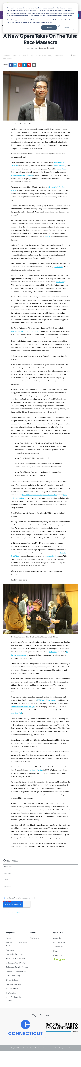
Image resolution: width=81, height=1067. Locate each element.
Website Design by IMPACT (62, 1048)
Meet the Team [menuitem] (59, 942)
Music (24, 55)
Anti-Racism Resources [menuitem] (14, 954)
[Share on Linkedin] (24, 65)
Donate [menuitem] (56, 951)
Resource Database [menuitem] (13, 984)
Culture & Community (11, 55)
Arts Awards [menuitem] (34, 938)
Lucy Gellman (32, 48)
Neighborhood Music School (59, 55)
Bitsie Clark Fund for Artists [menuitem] (16, 958)
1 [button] (37, 1038)
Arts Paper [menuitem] (10, 950)
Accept (49, 27)
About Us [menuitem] (57, 938)
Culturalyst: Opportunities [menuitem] (16, 971)
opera (31, 55)
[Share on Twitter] (15, 65)
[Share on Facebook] (11, 65)
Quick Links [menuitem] (58, 933)
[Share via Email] (34, 65)
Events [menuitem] (33, 933)
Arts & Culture (41, 55)
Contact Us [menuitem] (57, 955)
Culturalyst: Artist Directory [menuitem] (16, 963)
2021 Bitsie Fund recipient (47, 700)
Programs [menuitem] (10, 933)
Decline (66, 27)
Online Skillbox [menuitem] (12, 980)
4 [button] (46, 1038)
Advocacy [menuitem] (10, 938)
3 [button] (43, 1038)
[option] (25, 1027)
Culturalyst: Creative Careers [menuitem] (17, 967)
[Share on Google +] (20, 65)
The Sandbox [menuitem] (11, 993)
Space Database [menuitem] (12, 988)
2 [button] (40, 1038)
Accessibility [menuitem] (58, 947)
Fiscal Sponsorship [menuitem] (13, 975)
